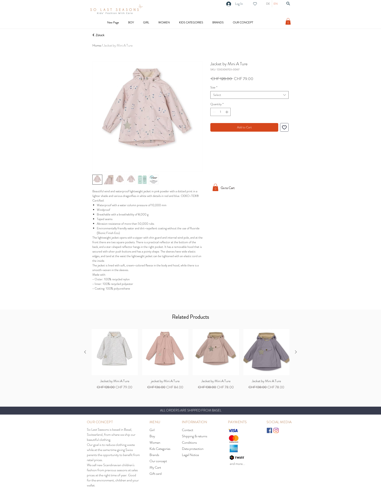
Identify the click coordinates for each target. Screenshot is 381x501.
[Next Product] (296, 352)
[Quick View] (115, 352)
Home (96, 45)
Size (213, 87)
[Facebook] (269, 430)
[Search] (288, 3)
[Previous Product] (85, 352)
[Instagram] (276, 430)
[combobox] (249, 95)
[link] (288, 21)
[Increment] (227, 112)
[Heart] (255, 4)
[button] (191, 22)
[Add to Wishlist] (284, 127)
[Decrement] (214, 112)
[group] (190, 359)
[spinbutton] (220, 112)
